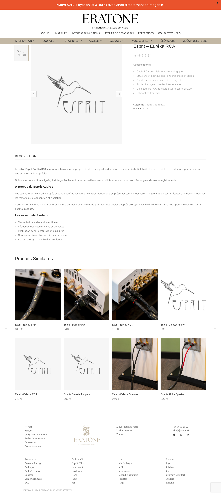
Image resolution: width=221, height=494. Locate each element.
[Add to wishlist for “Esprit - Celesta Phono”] (183, 316)
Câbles (148, 104)
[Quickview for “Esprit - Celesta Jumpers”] (86, 364)
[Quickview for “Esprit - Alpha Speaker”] (183, 364)
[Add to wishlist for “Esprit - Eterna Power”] (86, 316)
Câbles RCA (159, 104)
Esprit (145, 108)
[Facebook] (174, 434)
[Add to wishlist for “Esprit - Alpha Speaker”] (183, 386)
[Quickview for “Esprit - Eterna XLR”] (135, 294)
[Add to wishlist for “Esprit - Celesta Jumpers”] (86, 386)
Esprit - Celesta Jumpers (77, 394)
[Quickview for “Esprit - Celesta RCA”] (38, 364)
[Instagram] (181, 434)
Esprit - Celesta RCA (26, 394)
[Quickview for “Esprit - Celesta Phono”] (183, 294)
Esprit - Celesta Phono (173, 324)
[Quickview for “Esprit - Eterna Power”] (86, 294)
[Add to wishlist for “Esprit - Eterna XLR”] (134, 316)
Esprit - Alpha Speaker (172, 394)
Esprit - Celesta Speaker (125, 394)
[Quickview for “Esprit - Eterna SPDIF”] (38, 294)
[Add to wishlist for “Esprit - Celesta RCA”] (37, 386)
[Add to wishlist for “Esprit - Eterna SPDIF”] (37, 316)
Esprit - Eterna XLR (122, 324)
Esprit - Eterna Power (75, 324)
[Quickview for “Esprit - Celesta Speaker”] (135, 364)
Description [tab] (26, 156)
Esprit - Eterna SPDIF (26, 324)
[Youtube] (187, 434)
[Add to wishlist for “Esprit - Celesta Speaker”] (134, 386)
